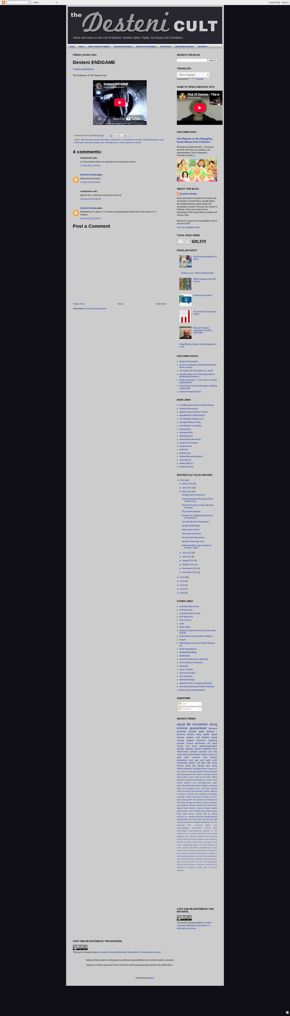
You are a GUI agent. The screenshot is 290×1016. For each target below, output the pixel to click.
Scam (194, 746)
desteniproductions (150, 140)
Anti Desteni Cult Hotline (190, 426)
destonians (200, 743)
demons (192, 805)
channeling (182, 763)
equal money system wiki (194, 814)
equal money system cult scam (202, 850)
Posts (183, 704)
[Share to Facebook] (125, 135)
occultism (197, 768)
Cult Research (185, 610)
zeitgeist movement (201, 822)
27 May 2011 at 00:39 (90, 165)
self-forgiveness (111, 142)
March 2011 (188, 483)
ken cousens (207, 780)
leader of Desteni (196, 856)
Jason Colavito (186, 669)
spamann (206, 797)
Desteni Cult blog (88, 175)
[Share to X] (122, 135)
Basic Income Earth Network (192, 690)
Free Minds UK (186, 617)
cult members (182, 805)
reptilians (189, 749)
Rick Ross (181, 803)
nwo (102, 142)
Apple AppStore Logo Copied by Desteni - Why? (196, 546)
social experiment (126, 142)
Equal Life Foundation (146, 46)
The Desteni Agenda (191, 511)
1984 (83, 140)
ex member (190, 817)
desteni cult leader (203, 774)
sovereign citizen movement (189, 797)
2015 (182, 589)
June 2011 (187, 553)
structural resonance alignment (201, 864)
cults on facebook (205, 842)
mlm (215, 752)
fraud (214, 749)
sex (191, 822)
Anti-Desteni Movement (190, 439)
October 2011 (188, 564)
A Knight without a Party (190, 422)
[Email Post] (110, 135)
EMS (198, 786)
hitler (203, 763)
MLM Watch (184, 656)
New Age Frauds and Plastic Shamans (196, 686)
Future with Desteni (191, 529)
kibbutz (187, 856)
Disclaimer (202, 46)
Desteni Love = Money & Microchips (197, 273)
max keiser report (210, 856)
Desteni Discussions (123, 46)
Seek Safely (184, 627)
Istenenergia (185, 429)
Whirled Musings (187, 680)
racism (187, 822)
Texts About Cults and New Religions (196, 636)
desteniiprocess (205, 848)
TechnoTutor (165, 46)
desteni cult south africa (207, 805)
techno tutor (194, 734)
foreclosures (202, 853)
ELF (215, 800)
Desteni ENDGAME (191, 526)
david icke (190, 766)
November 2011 (189, 568)
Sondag (189, 803)
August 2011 (188, 560)
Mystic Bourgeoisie (188, 649)
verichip (137, 142)
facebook (199, 817)
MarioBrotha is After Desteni (192, 415)
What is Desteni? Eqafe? (99, 46)
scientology (212, 794)
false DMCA (212, 777)
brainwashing (186, 774)
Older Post (161, 304)
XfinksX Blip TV (186, 463)
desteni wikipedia (203, 749)
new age (193, 760)
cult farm (213, 803)
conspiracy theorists (201, 803)
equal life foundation (192, 724)
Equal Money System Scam (200, 754)
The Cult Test (185, 620)
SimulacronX (185, 460)
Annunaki (185, 800)
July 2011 (186, 556)
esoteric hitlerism (210, 791)
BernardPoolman (189, 786)
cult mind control (190, 842)
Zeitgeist (204, 786)
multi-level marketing (207, 740)
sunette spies (196, 731)
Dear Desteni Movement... (194, 537)
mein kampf (181, 859)
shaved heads (182, 864)
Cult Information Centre (190, 613)
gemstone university (185, 780)
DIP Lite (192, 800)
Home (72, 46)
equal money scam (185, 777)
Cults (181, 623)
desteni (139, 140)
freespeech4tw (186, 432)
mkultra (97, 142)
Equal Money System (184, 46)
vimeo (179, 786)
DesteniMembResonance (191, 456)
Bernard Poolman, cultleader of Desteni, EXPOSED (202, 330)
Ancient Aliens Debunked (190, 662)
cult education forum (191, 788)
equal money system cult (197, 736)
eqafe (206, 734)
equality (180, 749)
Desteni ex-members (204, 800)
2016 (182, 593)
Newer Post (79, 304)
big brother (104, 140)
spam (215, 783)
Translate (199, 79)
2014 (182, 585)
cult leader (205, 788)
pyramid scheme (185, 743)
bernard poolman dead (200, 836)
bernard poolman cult (201, 752)
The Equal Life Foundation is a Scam (196, 371)
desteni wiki (189, 791)
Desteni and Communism (193, 495)
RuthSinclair (185, 453)
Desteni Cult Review (188, 443)
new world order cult (190, 862)
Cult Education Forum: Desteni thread (196, 405)
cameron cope (200, 757)
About (81, 46)
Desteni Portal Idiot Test (190, 392)
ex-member (192, 853)
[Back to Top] (287, 1013)
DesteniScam (185, 446)
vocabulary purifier (194, 867)
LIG (215, 754)
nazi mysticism (201, 794)
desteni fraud (182, 808)
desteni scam (187, 811)
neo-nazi (205, 819)
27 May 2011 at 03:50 (90, 182)
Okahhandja (197, 828)
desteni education (190, 848)
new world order (208, 760)
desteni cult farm (200, 845)
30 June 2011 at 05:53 (90, 218)
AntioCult (183, 449)
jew (182, 856)
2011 (182, 480)
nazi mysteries (208, 859)
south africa (182, 754)
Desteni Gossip (186, 467)
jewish (184, 819)
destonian (199, 791)
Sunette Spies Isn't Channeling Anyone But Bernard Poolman (197, 375)
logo (192, 794)
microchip (89, 142)
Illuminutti (183, 666)
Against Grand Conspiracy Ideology (195, 683)
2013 (182, 581)
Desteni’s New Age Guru (193, 541)
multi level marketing (194, 859)
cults (194, 774)
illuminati (197, 780)
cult (208, 743)
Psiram (182, 640)
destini (214, 774)
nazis (199, 819)
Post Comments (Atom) (95, 308)
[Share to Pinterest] (128, 135)
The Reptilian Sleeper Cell (191, 419)
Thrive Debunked (187, 673)
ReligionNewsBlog (188, 652)
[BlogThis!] (118, 135)
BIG (209, 763)
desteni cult (194, 763)
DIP (189, 825)
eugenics (188, 768)
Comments (186, 709)
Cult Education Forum (189, 606)
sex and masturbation (208, 862)
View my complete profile (188, 227)
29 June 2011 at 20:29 (90, 199)
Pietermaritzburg (195, 831)
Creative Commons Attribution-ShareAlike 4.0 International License (194, 926)
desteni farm (204, 766)
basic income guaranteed (192, 771)
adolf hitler (183, 757)
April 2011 (187, 488)
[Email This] (115, 135)
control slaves (115, 140)
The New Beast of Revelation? (196, 522)
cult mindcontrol (128, 140)
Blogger (150, 978)
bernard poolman (92, 140)
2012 (182, 577)
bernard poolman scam (199, 839)
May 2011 (187, 491)
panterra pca (190, 783)
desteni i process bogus (199, 808)
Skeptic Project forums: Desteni (193, 412)
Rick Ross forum (205, 833)
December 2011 (189, 572)
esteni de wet (200, 777)
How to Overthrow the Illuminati (193, 659)
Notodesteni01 (186, 436)
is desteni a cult (183, 794)
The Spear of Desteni (191, 534)
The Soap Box (185, 676)
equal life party (200, 811)
